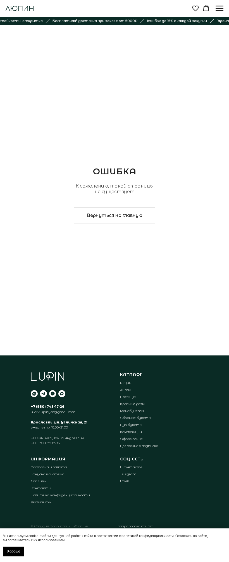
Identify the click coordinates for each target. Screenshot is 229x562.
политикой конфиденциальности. (148, 536)
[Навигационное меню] (219, 8)
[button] (195, 8)
